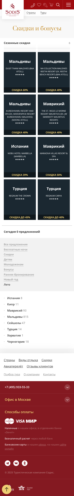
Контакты (49, 374)
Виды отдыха (28, 360)
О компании (32, 374)
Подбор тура (12, 374)
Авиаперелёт (13, 366)
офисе (42, 444)
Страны (9, 360)
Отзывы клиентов (40, 366)
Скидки (47, 360)
